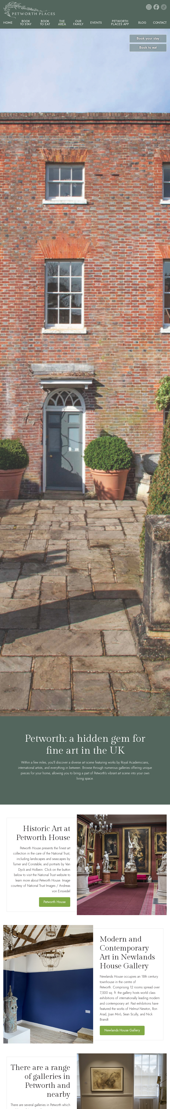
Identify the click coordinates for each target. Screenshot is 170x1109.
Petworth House (54, 902)
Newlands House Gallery (122, 1030)
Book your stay (148, 38)
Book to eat (148, 47)
